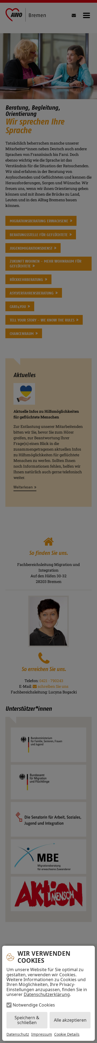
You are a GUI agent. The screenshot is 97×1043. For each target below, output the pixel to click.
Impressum (41, 1034)
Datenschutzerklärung (47, 994)
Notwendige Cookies (34, 1005)
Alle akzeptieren (70, 1020)
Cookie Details (66, 1034)
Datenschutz (17, 1034)
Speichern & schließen (27, 1020)
